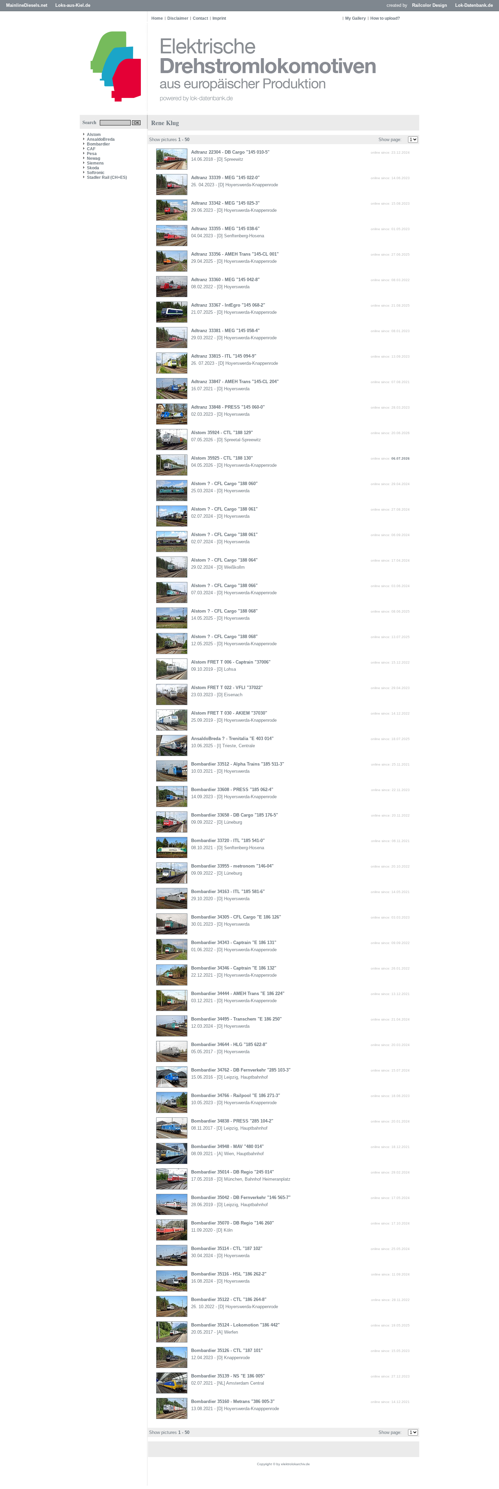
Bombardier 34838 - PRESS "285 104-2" (232, 1121)
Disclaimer (177, 18)
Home (157, 18)
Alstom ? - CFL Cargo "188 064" (224, 560)
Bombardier (98, 144)
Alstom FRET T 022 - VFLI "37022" (227, 687)
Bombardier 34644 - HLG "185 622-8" (229, 1044)
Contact (200, 18)
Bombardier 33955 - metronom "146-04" (232, 866)
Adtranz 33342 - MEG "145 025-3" (225, 203)
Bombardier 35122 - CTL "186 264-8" (228, 1299)
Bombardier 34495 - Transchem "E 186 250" (236, 1019)
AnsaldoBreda (101, 139)
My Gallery (355, 18)
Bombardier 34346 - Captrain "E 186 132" (233, 968)
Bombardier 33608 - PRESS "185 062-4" (232, 789)
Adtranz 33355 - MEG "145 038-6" (225, 228)
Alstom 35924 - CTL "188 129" (222, 432)
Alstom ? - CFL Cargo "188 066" (224, 585)
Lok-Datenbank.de (474, 5)
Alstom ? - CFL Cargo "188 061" (224, 509)
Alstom (94, 134)
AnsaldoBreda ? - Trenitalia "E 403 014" (232, 738)
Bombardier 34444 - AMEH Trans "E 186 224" (237, 993)
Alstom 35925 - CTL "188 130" (222, 458)
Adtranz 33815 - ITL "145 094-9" (223, 356)
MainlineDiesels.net (26, 5)
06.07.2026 (400, 458)
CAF (91, 149)
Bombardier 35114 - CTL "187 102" (226, 1248)
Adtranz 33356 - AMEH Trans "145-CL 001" (235, 254)
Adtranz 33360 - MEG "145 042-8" (225, 279)
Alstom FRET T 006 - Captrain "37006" (231, 662)
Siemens (95, 163)
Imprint (219, 18)
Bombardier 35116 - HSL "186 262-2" (228, 1274)
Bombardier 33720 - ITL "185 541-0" (228, 840)
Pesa (92, 153)
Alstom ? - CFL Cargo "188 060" (224, 483)
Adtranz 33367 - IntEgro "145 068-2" (228, 305)
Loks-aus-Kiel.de (72, 5)
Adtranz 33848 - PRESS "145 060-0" (228, 407)
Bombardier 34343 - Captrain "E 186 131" (233, 942)
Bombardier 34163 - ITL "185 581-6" (228, 891)
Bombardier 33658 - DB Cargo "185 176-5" (234, 815)
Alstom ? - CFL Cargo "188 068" (224, 611)
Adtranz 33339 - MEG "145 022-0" (225, 177)
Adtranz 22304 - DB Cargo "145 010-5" (230, 152)
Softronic (96, 172)
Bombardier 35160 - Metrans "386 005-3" (233, 1401)
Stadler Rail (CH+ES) (107, 177)
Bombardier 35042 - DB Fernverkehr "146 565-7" (241, 1197)
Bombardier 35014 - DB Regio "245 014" (232, 1172)
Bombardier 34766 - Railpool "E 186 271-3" (235, 1095)
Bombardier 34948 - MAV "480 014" (227, 1146)
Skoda (93, 168)
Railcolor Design (429, 5)
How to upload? (385, 18)
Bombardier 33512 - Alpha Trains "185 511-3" (237, 764)
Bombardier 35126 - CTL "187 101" (227, 1350)
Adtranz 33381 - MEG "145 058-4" (225, 330)
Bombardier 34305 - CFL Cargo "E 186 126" (236, 917)
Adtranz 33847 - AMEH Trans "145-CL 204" (235, 381)
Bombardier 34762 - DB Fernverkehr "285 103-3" (241, 1070)
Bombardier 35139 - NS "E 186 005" (228, 1376)
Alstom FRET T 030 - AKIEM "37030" (229, 713)
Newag (93, 158)
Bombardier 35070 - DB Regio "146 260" (232, 1223)
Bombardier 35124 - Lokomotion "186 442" (235, 1325)
